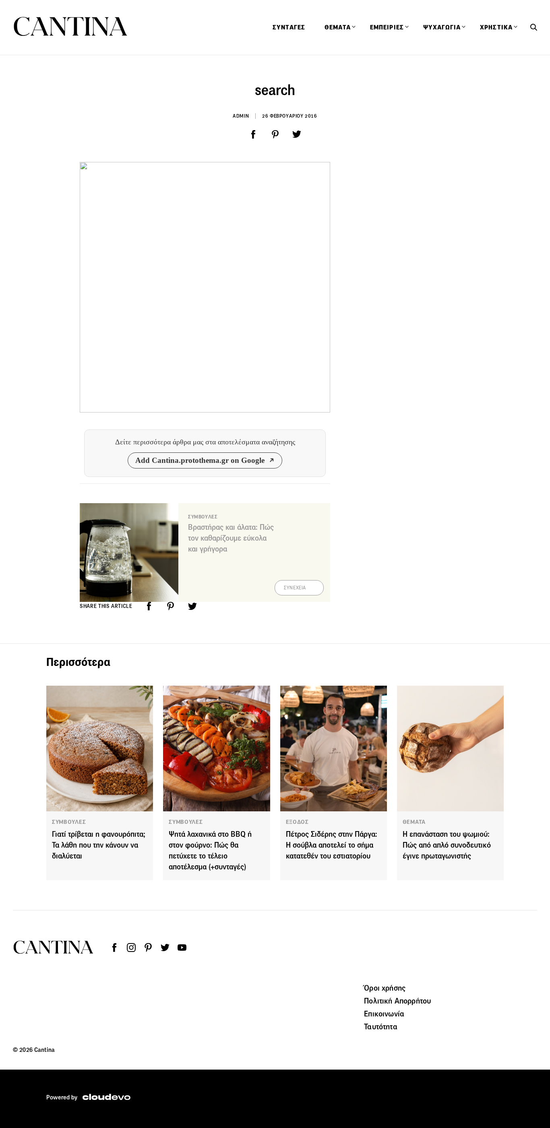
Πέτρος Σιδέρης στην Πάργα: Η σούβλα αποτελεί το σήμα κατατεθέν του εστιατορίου (331, 845)
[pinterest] (275, 134)
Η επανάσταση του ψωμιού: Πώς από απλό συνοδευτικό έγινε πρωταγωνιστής (447, 845)
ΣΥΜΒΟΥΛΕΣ (69, 821)
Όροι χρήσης (384, 988)
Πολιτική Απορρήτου (397, 1001)
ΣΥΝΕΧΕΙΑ (295, 588)
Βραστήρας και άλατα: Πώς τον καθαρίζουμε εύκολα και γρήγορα (231, 538)
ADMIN (241, 116)
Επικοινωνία (384, 1013)
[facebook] (253, 134)
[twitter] (296, 134)
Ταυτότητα (380, 1026)
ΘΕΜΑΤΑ (414, 821)
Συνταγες (289, 27)
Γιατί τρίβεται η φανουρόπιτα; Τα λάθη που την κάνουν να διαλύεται (98, 845)
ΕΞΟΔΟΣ (297, 821)
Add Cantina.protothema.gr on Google (200, 460)
